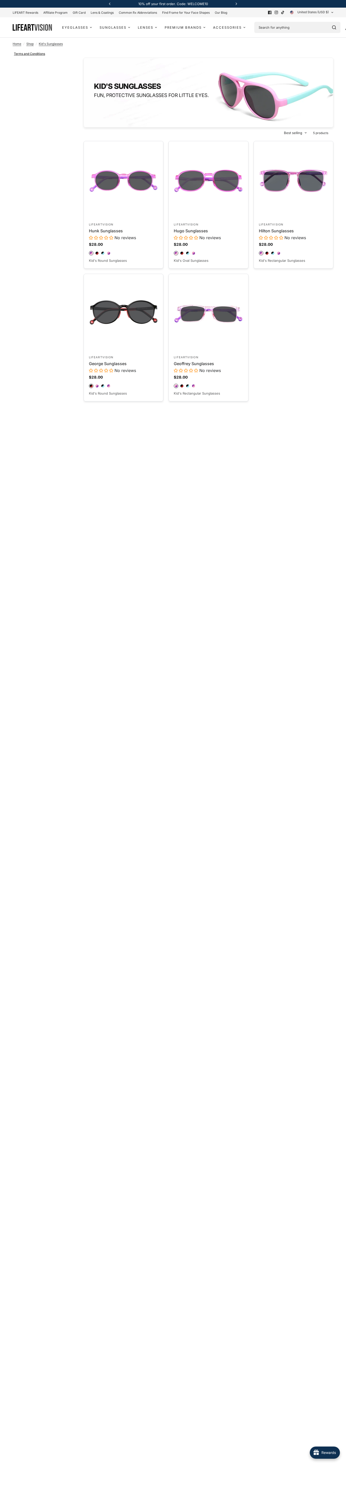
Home (17, 44)
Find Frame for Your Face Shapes (186, 12)
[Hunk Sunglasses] (123, 181)
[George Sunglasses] (123, 314)
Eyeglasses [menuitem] (75, 27)
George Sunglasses (108, 363)
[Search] (334, 27)
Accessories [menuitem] (227, 27)
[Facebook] (269, 12)
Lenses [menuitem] (145, 27)
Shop (30, 44)
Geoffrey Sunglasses (194, 363)
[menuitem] (27, 12)
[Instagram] (276, 12)
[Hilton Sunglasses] (293, 181)
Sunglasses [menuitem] (113, 27)
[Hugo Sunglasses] (208, 181)
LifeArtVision (101, 224)
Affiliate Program (55, 12)
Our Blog (221, 12)
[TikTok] (283, 12)
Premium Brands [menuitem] (183, 27)
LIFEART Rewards (25, 12)
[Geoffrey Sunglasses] (208, 314)
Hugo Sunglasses (191, 231)
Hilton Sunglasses (276, 231)
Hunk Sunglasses (106, 231)
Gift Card (79, 12)
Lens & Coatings (102, 12)
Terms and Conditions (29, 54)
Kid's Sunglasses (51, 44)
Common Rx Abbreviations (138, 12)
